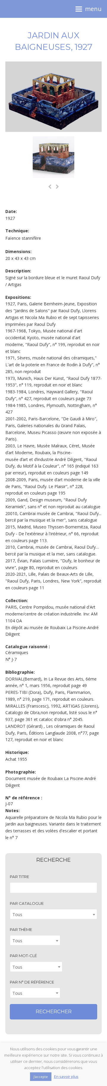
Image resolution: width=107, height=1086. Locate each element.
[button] (88, 9)
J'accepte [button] (41, 1076)
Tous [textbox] (17, 914)
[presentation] (50, 187)
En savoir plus (66, 1076)
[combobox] (53, 914)
